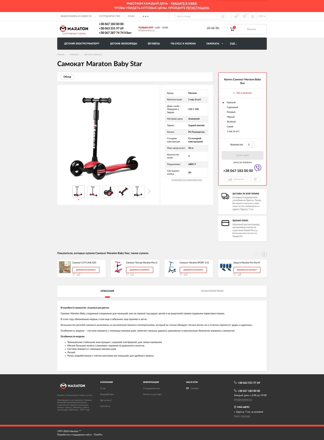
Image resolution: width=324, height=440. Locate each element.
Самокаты (74, 54)
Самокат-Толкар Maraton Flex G (141, 263)
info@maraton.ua (146, 30)
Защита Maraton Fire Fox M (246, 263)
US (208, 28)
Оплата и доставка (152, 394)
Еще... (233, 43)
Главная (60, 54)
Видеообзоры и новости (76, 16)
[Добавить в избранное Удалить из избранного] (255, 179)
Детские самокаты (93, 54)
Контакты (105, 406)
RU (217, 28)
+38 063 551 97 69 (111, 28)
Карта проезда (242, 416)
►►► (146, 16)
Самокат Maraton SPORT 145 (194, 263)
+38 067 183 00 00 (111, 24)
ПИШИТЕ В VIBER (184, 3)
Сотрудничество (109, 16)
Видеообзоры (107, 394)
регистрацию (197, 8)
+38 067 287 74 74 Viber (115, 32)
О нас (131, 16)
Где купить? (106, 400)
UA (212, 28)
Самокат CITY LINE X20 (84, 263)
